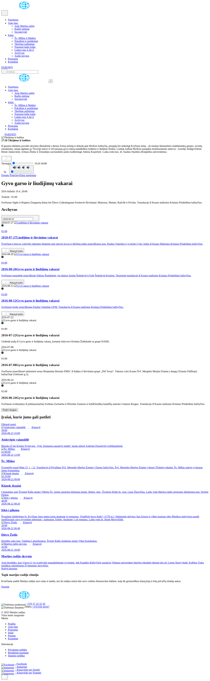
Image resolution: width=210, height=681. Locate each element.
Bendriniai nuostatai (18, 652)
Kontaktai (13, 61)
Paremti (5, 586)
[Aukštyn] (4, 677)
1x (5, 172)
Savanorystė (20, 32)
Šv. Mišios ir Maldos (25, 38)
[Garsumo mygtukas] (21, 169)
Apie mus (13, 23)
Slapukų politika (16, 655)
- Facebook (20, 663)
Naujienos (13, 19)
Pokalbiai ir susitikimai (26, 41)
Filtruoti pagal (8, 424)
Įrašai (11, 35)
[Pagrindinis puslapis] (24, 8)
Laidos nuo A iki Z (24, 50)
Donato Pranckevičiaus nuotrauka (18, 175)
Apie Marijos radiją (24, 26)
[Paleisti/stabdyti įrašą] (6, 158)
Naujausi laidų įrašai (24, 47)
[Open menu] (4, 13)
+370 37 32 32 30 (36, 603)
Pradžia (12, 623)
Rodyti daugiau (10, 410)
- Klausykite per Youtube (28, 672)
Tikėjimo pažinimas (24, 44)
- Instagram (21, 666)
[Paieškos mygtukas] (4, 71)
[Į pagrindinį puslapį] (25, 81)
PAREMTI (7, 67)
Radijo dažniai (21, 29)
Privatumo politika (17, 649)
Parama (12, 635)
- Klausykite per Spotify (27, 669)
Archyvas (19, 53)
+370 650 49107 (40, 606)
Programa (13, 58)
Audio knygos (21, 55)
